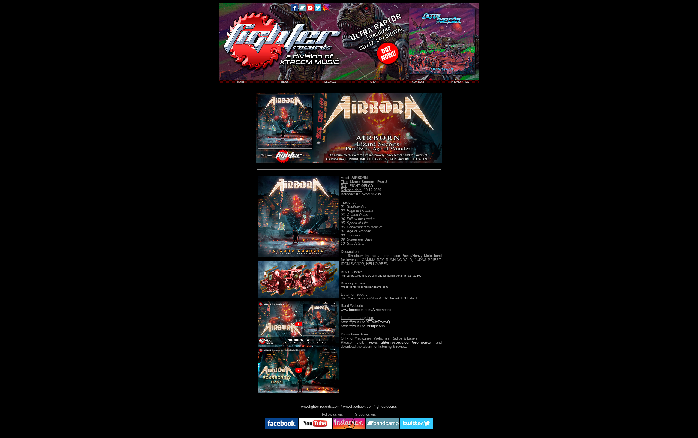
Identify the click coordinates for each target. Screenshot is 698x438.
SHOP (373, 81)
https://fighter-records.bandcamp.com (364, 286)
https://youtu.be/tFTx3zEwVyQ (365, 322)
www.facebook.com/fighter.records (370, 406)
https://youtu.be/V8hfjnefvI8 (363, 326)
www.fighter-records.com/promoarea (400, 342)
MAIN (240, 81)
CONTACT (418, 81)
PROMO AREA (460, 81)
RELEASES (329, 81)
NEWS (285, 81)
